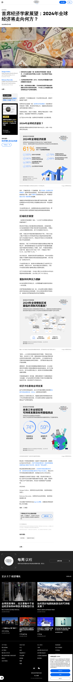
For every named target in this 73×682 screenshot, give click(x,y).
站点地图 (36, 675)
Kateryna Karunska (7, 80)
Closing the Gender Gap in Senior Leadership (62, 628)
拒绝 (60, 674)
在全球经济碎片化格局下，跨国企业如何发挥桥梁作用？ (27, 629)
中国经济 (34, 194)
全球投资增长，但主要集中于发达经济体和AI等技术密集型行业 (18, 605)
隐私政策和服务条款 (36, 673)
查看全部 (68, 576)
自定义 (60, 678)
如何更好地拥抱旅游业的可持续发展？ (53, 605)
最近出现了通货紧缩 (25, 196)
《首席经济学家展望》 (39, 104)
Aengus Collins (6, 71)
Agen (35, 502)
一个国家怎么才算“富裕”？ (9, 628)
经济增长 (4, 10)
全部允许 (60, 670)
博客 (40, 502)
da (38, 502)
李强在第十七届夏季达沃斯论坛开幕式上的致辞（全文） (45, 629)
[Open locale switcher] (2, 678)
